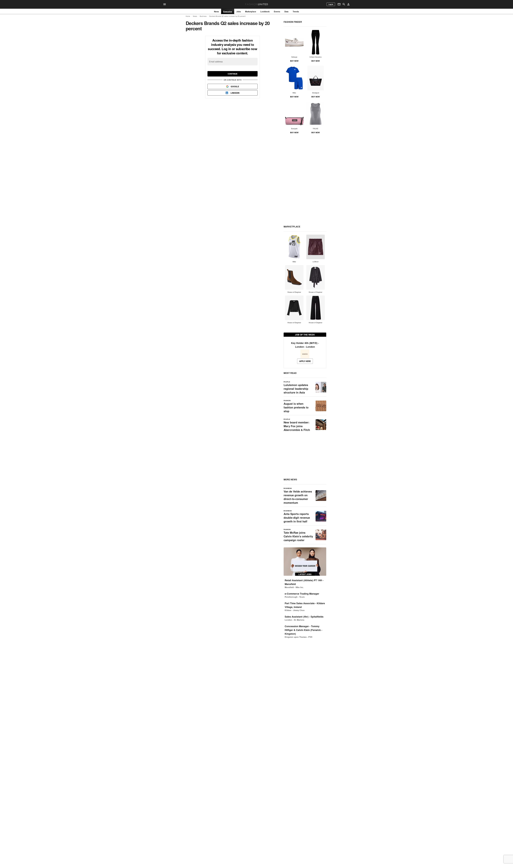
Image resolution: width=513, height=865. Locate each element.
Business (203, 16)
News (195, 16)
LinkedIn (235, 93)
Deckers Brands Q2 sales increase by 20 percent (227, 16)
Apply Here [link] (305, 361)
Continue (232, 73)
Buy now (294, 61)
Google (235, 86)
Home (188, 16)
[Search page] (343, 4)
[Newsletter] (339, 4)
